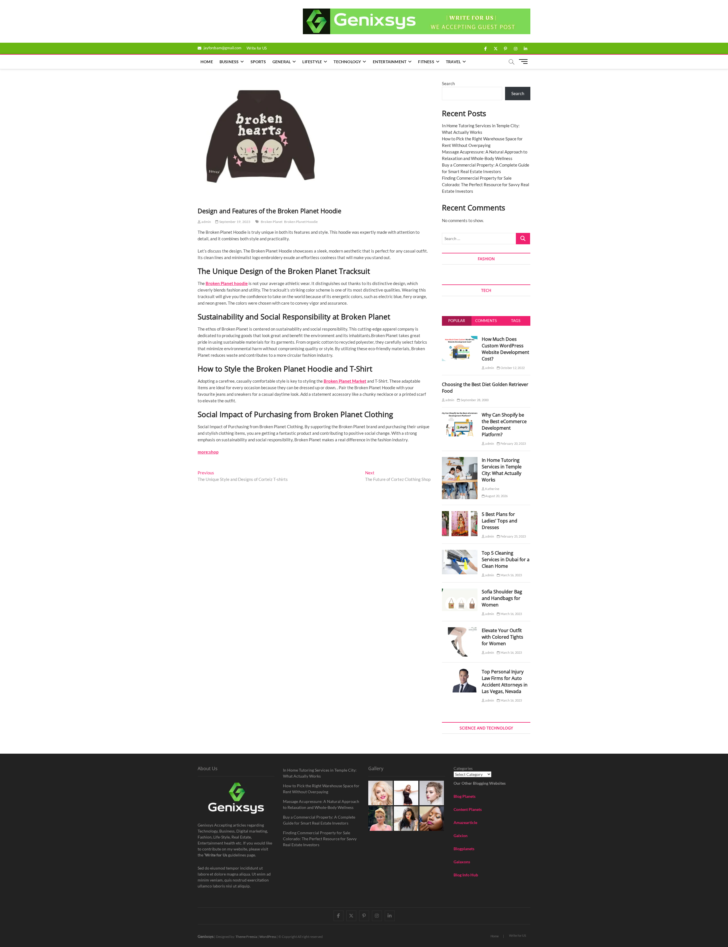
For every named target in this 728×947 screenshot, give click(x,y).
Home (206, 61)
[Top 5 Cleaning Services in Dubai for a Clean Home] (459, 553)
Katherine (492, 489)
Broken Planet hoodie (227, 283)
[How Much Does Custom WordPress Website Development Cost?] (459, 339)
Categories (463, 768)
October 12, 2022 (512, 368)
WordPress (267, 936)
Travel (453, 61)
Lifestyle (312, 61)
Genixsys (206, 936)
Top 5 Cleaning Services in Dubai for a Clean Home (506, 559)
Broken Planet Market (345, 381)
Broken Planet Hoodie (301, 222)
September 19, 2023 (234, 222)
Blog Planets (464, 796)
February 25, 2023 (513, 536)
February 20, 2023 (513, 443)
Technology (347, 61)
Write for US (257, 48)
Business (229, 61)
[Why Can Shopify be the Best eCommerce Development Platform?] (459, 414)
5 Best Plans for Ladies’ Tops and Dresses (499, 520)
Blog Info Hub (466, 874)
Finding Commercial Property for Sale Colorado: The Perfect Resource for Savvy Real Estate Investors (485, 184)
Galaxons (462, 861)
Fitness (426, 61)
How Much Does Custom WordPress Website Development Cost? (505, 349)
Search (448, 83)
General (281, 61)
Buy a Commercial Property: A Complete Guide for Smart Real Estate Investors (319, 820)
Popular (456, 320)
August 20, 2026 (496, 496)
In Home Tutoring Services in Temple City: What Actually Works (502, 470)
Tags (515, 320)
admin (206, 222)
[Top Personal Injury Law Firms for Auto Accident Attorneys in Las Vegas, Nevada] (459, 671)
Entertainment (390, 61)
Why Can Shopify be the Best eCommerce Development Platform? (504, 425)
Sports (258, 61)
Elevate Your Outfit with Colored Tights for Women (502, 637)
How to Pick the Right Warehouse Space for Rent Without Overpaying (321, 788)
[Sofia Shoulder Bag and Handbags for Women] (459, 591)
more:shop (208, 451)
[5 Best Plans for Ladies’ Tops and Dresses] (459, 514)
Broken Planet (272, 222)
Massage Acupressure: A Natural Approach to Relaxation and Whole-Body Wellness (321, 804)
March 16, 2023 (511, 575)
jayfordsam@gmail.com (222, 48)
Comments (486, 320)
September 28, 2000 (474, 400)
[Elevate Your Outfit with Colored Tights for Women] (459, 630)
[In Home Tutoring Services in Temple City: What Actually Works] (459, 460)
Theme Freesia (246, 936)
